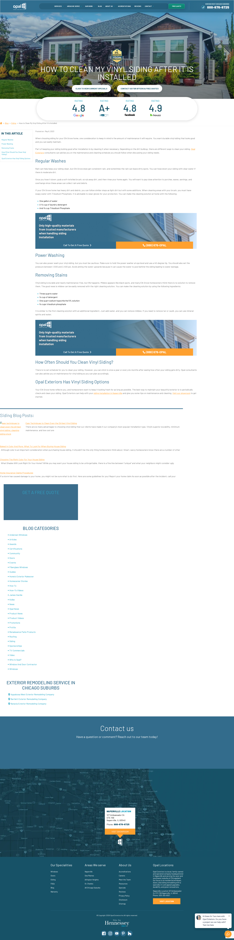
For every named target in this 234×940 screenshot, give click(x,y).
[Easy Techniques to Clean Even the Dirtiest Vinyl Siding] (11, 430)
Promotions (14, 622)
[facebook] (130, 115)
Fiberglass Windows (18, 567)
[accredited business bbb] (104, 115)
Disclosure (123, 900)
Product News (16, 613)
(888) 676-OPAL (156, 245)
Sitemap (122, 904)
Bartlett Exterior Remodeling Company (29, 699)
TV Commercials (16, 650)
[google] (79, 115)
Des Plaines (89, 876)
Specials (122, 888)
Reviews (137, 6)
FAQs (53, 884)
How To (12, 585)
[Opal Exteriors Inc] (19, 6)
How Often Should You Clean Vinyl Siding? (14, 153)
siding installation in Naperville (108, 393)
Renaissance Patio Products (22, 632)
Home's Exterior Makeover (21, 576)
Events (12, 562)
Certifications (15, 548)
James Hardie (15, 595)
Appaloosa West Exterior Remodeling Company (32, 694)
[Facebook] (104, 933)
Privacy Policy (124, 896)
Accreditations (124, 6)
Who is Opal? (15, 659)
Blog (100, 6)
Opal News (14, 608)
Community (14, 553)
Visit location (167, 901)
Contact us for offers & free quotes (140, 88)
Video (12, 655)
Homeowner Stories (18, 581)
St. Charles (89, 884)
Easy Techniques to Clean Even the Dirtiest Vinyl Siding (51, 423)
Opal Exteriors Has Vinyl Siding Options (16, 158)
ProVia (12, 627)
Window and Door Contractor (23, 664)
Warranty (54, 892)
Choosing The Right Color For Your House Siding (22, 459)
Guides (12, 571)
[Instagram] (110, 933)
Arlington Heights (92, 880)
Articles (13, 539)
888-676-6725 (218, 7)
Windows (13, 669)
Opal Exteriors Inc (116, 915)
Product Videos (16, 618)
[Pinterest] (123, 933)
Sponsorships (15, 645)
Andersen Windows (18, 534)
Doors (12, 558)
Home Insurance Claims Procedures (16, 472)
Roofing (13, 636)
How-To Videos (16, 590)
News (11, 604)
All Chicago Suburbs (92, 888)
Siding (13, 123)
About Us (109, 6)
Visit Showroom (120, 831)
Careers (122, 876)
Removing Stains (8, 148)
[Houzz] (129, 933)
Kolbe (12, 599)
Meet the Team (125, 880)
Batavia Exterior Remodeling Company (28, 703)
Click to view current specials (91, 88)
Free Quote (176, 6)
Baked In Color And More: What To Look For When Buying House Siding (33, 446)
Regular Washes (8, 140)
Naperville (89, 872)
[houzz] (155, 115)
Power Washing (7, 144)
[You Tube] (116, 933)
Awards (12, 544)
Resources (123, 884)
